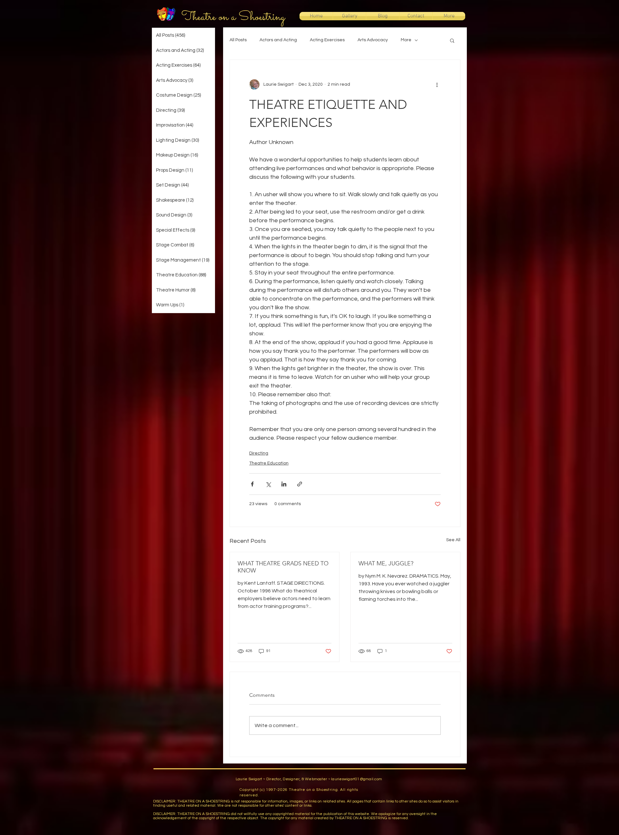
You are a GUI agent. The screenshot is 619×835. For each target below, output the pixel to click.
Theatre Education (269, 463)
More (406, 40)
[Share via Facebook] (252, 484)
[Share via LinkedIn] (284, 484)
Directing (258, 453)
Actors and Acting (278, 40)
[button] (452, 40)
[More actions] (437, 84)
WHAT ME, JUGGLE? (386, 563)
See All (453, 540)
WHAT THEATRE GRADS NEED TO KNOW (283, 567)
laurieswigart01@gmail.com (356, 779)
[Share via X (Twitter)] (268, 484)
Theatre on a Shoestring (233, 17)
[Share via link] (300, 484)
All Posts (238, 40)
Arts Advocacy (373, 40)
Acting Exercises (327, 40)
